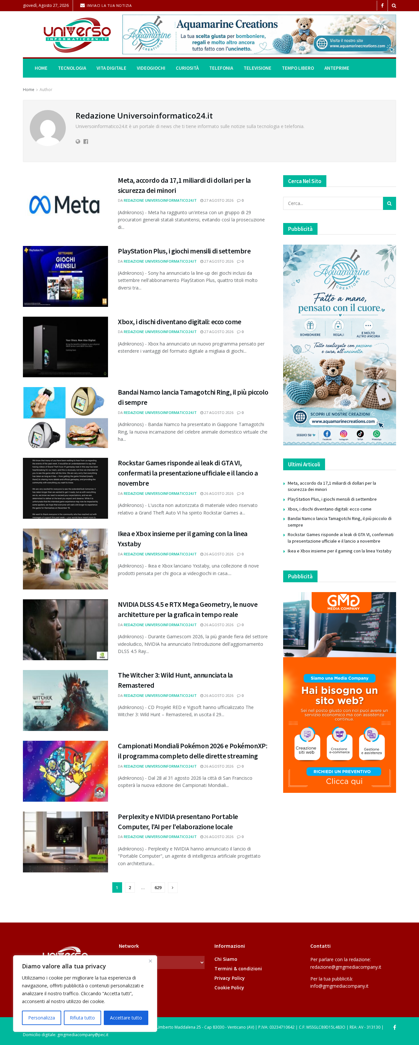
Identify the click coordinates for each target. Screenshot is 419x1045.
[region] (85, 993)
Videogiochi (151, 68)
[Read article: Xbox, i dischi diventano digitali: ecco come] (65, 347)
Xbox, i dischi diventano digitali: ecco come (179, 321)
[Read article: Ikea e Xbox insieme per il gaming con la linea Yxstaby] (65, 559)
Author (46, 89)
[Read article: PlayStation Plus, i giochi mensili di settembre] (65, 276)
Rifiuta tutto (82, 1018)
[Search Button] (394, 5)
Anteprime (336, 68)
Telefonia (221, 68)
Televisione (257, 68)
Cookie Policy (229, 987)
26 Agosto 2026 (218, 493)
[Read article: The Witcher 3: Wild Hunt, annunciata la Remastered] (65, 700)
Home (41, 68)
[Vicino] (150, 961)
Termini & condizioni (238, 968)
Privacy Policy (229, 978)
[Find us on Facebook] (382, 5)
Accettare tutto (126, 1018)
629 (158, 887)
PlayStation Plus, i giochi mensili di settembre (184, 250)
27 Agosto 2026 (218, 200)
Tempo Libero (298, 68)
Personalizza (41, 1018)
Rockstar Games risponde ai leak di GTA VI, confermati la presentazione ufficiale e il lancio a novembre (188, 473)
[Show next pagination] (173, 887)
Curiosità (187, 68)
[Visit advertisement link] (259, 34)
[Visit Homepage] (68, 34)
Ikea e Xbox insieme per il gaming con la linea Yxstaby (340, 551)
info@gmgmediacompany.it (339, 986)
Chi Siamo (225, 959)
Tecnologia (72, 68)
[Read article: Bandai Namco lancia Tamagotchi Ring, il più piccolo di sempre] (65, 417)
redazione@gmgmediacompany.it (345, 967)
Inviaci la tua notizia (109, 5)
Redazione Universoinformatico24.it (160, 200)
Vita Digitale (111, 68)
